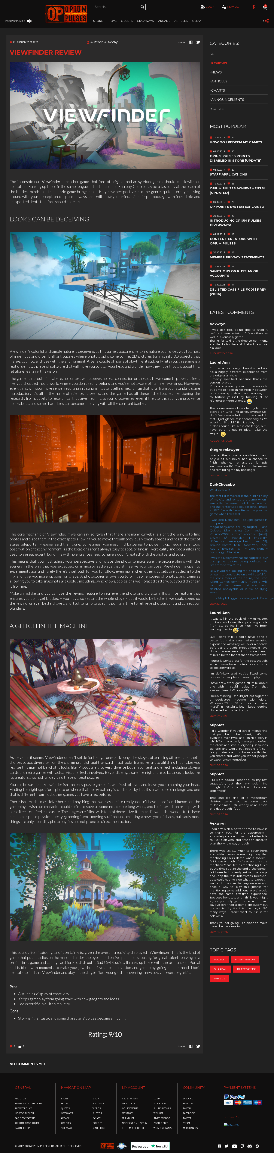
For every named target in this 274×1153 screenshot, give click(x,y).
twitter (187, 1118)
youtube (188, 1103)
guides (217, 109)
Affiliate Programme (27, 1123)
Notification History (134, 1123)
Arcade (164, 20)
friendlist (128, 1118)
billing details (162, 1108)
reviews (219, 63)
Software (66, 1128)
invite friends (161, 1118)
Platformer (246, 969)
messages (127, 1113)
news (216, 72)
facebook (189, 1113)
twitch (187, 1108)
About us (20, 1098)
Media (196, 20)
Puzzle (219, 959)
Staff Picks (98, 1128)
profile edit (160, 1123)
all (214, 54)
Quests (127, 20)
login (210, 6)
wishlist (158, 1113)
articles (219, 81)
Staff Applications (228, 174)
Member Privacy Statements (237, 257)
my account (129, 1103)
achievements (130, 1108)
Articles (181, 20)
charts (218, 90)
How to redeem (24, 1113)
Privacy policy (23, 1108)
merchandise (191, 1128)
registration (130, 1098)
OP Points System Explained (237, 207)
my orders (159, 1103)
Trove (64, 1103)
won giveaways (162, 1128)
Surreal (220, 969)
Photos (97, 1113)
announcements (227, 100)
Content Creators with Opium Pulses (233, 241)
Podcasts (98, 1103)
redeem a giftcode (133, 1128)
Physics (219, 978)
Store (98, 20)
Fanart (96, 1118)
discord (188, 1098)
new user (234, 6)
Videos (96, 1108)
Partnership (22, 1128)
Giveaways (145, 20)
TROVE (112, 20)
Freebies (97, 1123)
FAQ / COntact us (25, 1118)
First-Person (245, 959)
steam (186, 1123)
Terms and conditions (28, 1103)
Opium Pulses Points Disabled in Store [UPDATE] (236, 158)
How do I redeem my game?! (236, 142)
